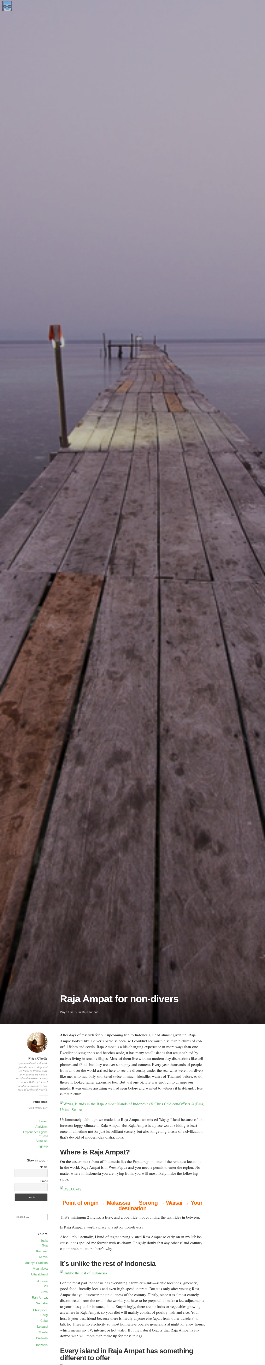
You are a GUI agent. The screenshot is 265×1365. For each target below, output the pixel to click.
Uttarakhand (39, 1274)
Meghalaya (40, 1268)
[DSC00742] (71, 1188)
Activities (41, 1126)
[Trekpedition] (7, 9)
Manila (43, 1332)
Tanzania (42, 1345)
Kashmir (42, 1251)
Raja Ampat (90, 1012)
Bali (45, 1286)
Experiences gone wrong (35, 1133)
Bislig (44, 1315)
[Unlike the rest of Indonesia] (83, 1272)
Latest (43, 1121)
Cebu (44, 1320)
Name (44, 1167)
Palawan (42, 1338)
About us (42, 1140)
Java (44, 1291)
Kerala (43, 1257)
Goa (45, 1245)
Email (44, 1181)
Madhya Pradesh (36, 1262)
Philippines (40, 1310)
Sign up (42, 1146)
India (44, 1240)
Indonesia (41, 1281)
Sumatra (42, 1303)
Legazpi (42, 1326)
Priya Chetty (68, 1012)
